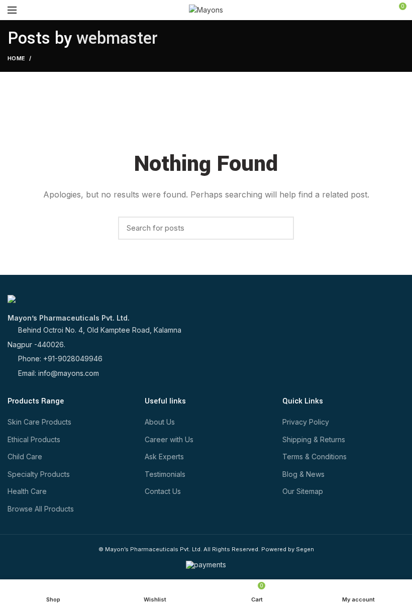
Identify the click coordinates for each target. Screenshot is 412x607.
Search (281, 228)
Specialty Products (39, 474)
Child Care (25, 456)
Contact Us (163, 491)
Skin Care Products (39, 422)
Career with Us (169, 439)
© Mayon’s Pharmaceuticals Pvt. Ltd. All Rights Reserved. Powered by (197, 549)
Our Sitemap (302, 491)
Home (16, 58)
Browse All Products (41, 508)
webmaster (116, 38)
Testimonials (165, 474)
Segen (305, 549)
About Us (160, 422)
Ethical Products (34, 439)
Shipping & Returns (313, 439)
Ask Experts (164, 456)
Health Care (27, 491)
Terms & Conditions (314, 456)
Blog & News (303, 474)
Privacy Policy (305, 422)
